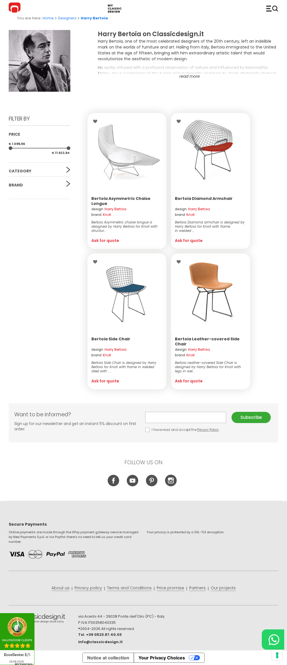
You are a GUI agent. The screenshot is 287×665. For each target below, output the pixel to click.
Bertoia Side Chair (110, 339)
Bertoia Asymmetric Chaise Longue (121, 201)
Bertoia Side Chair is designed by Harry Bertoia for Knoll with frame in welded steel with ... (123, 367)
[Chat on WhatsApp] (273, 639)
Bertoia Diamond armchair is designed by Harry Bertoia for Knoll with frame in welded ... (210, 226)
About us (61, 588)
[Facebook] (113, 485)
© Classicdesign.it (43, 619)
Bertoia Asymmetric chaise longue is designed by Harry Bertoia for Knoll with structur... (124, 226)
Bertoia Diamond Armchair (204, 198)
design (108, 209)
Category (20, 171)
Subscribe (251, 417)
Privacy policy (88, 588)
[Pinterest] (151, 485)
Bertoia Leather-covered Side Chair (207, 341)
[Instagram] (170, 485)
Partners (197, 588)
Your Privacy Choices (161, 658)
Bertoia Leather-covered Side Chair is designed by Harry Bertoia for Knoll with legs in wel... (208, 367)
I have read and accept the (185, 429)
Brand (16, 185)
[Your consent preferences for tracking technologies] (277, 655)
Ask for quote (105, 240)
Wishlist (96, 121)
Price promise (170, 588)
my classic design (115, 8)
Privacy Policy (208, 429)
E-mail (188, 417)
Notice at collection (108, 658)
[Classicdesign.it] (15, 8)
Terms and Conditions (129, 588)
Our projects (223, 588)
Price (14, 134)
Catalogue (272, 8)
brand (101, 214)
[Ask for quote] (126, 152)
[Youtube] (132, 485)
